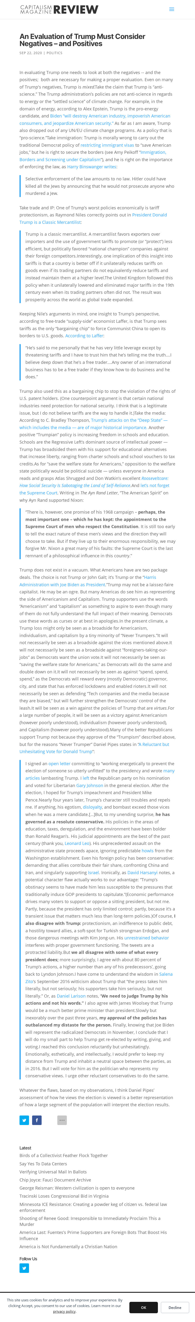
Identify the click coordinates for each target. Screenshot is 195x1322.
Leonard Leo (77, 843)
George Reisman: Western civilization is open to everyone (77, 1188)
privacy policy (64, 1311)
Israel (93, 872)
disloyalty (92, 807)
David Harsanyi (142, 872)
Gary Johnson (89, 785)
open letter (59, 763)
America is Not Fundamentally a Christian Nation (68, 1246)
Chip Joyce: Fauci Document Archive (55, 1180)
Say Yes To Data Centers (43, 1164)
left (86, 778)
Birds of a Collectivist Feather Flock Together (64, 1155)
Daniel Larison (71, 996)
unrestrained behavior (146, 938)
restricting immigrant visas (107, 145)
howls (148, 850)
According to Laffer (84, 335)
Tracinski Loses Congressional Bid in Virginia (64, 1196)
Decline (175, 1307)
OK (143, 1307)
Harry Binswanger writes (91, 166)
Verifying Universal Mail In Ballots (53, 1172)
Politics (55, 53)
